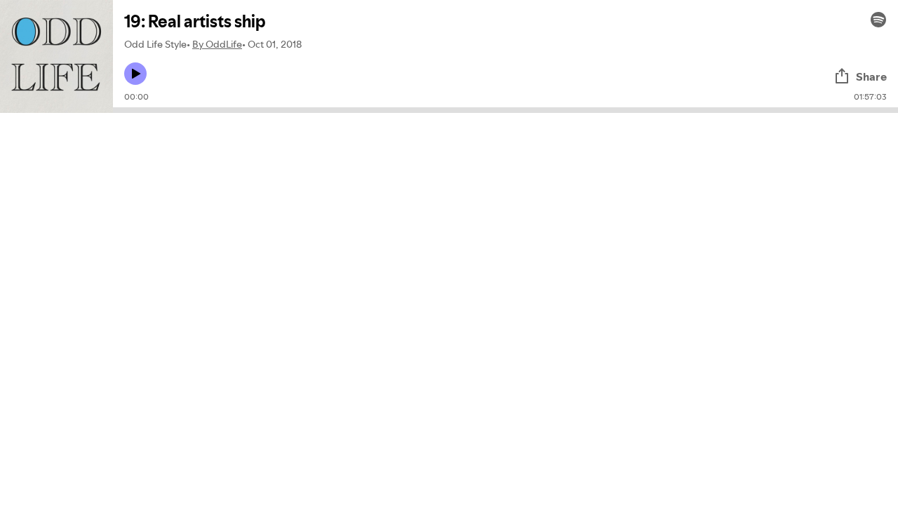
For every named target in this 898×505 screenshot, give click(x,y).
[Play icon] (135, 73)
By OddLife (217, 44)
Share (871, 76)
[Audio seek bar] (505, 110)
